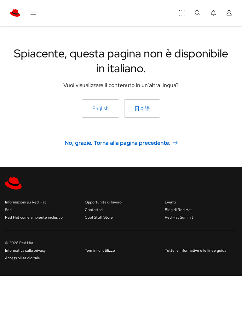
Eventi (170, 202)
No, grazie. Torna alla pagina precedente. (117, 142)
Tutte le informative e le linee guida (195, 250)
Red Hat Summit (179, 217)
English (100, 108)
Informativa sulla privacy (25, 250)
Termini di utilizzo (100, 250)
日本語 (142, 108)
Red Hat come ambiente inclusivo (34, 217)
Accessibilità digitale (22, 258)
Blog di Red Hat (178, 209)
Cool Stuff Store (99, 217)
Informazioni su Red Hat (25, 202)
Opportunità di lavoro (103, 202)
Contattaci (94, 209)
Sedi (9, 209)
